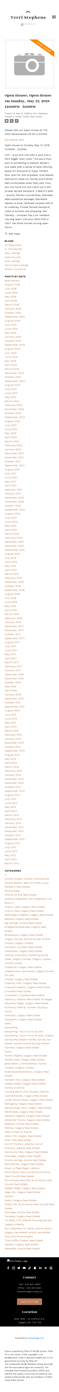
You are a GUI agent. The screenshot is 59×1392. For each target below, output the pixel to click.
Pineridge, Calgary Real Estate (23, 1156)
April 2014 (11, 762)
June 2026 (11, 292)
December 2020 (14, 497)
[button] (28, 24)
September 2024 (15, 344)
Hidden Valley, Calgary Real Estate (25, 1083)
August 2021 (12, 469)
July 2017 (10, 646)
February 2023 (13, 405)
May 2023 (10, 397)
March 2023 (12, 401)
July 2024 (11, 352)
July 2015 (10, 714)
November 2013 (14, 782)
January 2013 (13, 823)
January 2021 (13, 493)
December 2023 (14, 373)
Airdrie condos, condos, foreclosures (27, 878)
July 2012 (10, 847)
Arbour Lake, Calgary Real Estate (25, 906)
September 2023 (15, 381)
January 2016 (13, 694)
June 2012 (11, 851)
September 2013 (15, 790)
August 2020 (12, 513)
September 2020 (15, 509)
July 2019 (10, 557)
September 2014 (15, 750)
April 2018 (11, 610)
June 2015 (11, 718)
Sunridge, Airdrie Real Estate (22, 1212)
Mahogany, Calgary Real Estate (23, 1103)
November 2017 (14, 630)
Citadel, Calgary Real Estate (21, 979)
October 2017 (13, 634)
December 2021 (14, 453)
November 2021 (14, 457)
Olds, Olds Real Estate (18, 1140)
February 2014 (13, 770)
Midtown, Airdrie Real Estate (22, 1123)
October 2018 (13, 586)
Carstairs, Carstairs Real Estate (23, 947)
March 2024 (12, 368)
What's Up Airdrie (15, 269)
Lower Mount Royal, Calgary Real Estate (29, 1099)
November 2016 (14, 678)
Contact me (30, 1301)
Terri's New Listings (16, 265)
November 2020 (14, 501)
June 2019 (11, 561)
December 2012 (14, 827)
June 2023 (11, 393)
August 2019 (12, 553)
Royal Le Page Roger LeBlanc (22, 1168)
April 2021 (11, 485)
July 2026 (11, 288)
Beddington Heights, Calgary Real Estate (29, 914)
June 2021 (11, 477)
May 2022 (10, 433)
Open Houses (13, 257)
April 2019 (11, 569)
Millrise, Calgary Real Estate (21, 1127)
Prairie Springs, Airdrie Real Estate (25, 1160)
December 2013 (14, 779)
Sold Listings (12, 261)
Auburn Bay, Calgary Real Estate (24, 910)
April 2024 (11, 364)
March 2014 (12, 766)
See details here (14, 139)
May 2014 (10, 758)
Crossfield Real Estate (18, 991)
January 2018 (13, 622)
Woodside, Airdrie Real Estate (22, 1248)
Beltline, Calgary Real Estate (22, 918)
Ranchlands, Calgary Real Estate (24, 1164)
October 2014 (13, 746)
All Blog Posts (13, 245)
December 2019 (14, 541)
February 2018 (13, 618)
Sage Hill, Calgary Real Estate (22, 1192)
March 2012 (12, 863)
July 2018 (10, 598)
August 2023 (12, 384)
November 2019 (14, 545)
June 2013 (11, 803)
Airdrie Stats (12, 890)
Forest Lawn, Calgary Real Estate (24, 1059)
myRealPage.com (36, 1338)
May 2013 (10, 807)
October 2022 (13, 413)
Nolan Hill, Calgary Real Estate (23, 1135)
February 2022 (13, 445)
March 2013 (12, 815)
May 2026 (10, 296)
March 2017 (12, 662)
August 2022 (12, 421)
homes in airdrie (15, 1087)
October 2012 (13, 835)
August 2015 (12, 710)
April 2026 (11, 300)
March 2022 (12, 441)
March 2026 (12, 304)
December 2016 (14, 674)
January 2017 (13, 670)
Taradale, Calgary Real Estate (22, 1216)
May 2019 (10, 565)
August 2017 (12, 642)
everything (11, 1027)
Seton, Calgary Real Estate (20, 1200)
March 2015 (12, 730)
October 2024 (13, 340)
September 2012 (15, 839)
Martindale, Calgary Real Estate (23, 1111)
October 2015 (13, 702)
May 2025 (10, 332)
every (8, 1023)
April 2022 (11, 437)
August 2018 (12, 594)
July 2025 (11, 324)
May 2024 (10, 360)
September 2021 (15, 465)
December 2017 (14, 626)
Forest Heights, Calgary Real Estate (26, 1055)
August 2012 (12, 843)
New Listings (12, 253)
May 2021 (10, 481)
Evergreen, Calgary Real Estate (23, 1019)
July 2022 (11, 425)
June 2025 (11, 328)
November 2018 (14, 581)
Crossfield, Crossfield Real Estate (25, 995)
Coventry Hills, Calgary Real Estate (25, 983)
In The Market (13, 248)
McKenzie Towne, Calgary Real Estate (27, 1119)
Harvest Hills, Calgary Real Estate (25, 1079)
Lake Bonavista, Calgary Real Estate (26, 1095)
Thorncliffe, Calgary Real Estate (24, 1240)
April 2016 (11, 690)
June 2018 (11, 602)
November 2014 (14, 742)
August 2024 (12, 348)
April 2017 (11, 658)
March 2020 (12, 533)
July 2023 (11, 389)
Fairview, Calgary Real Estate (22, 1047)
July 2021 (10, 473)
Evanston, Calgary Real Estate (22, 1015)
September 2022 (15, 417)
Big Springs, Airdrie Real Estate (23, 923)
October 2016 (13, 682)
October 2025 (13, 312)
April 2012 (11, 859)
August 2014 (12, 754)
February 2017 (13, 666)
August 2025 (12, 320)
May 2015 (10, 722)
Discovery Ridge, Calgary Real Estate (26, 1003)
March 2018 (12, 614)
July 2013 (10, 798)
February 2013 (13, 819)
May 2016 (10, 686)
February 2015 (13, 734)
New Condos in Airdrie (18, 1131)
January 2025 (13, 336)
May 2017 (10, 654)
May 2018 (10, 606)
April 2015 (11, 726)
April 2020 (11, 529)
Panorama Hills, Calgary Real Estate (26, 1151)
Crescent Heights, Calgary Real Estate (27, 987)
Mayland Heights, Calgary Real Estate (27, 1115)
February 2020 (13, 537)
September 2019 (15, 549)
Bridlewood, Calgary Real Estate (24, 934)
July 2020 (11, 517)
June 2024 (11, 356)
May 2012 (10, 855)
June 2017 (11, 650)
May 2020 (10, 525)
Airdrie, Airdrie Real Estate (28, 116)
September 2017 (15, 638)
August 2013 (12, 795)
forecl (8, 1051)
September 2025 (15, 316)
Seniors (9, 1196)
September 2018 (15, 590)
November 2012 (14, 831)
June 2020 (11, 521)
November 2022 (14, 409)
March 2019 (12, 573)
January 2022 (13, 449)
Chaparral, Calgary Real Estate (23, 967)
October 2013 (13, 787)
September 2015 (15, 706)
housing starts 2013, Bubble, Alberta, (27, 1091)
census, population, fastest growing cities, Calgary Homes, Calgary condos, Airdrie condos (28, 959)
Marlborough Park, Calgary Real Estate (28, 1107)
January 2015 (13, 738)
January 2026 (13, 308)
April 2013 (11, 811)
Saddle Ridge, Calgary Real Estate (25, 1188)
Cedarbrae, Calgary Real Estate (23, 951)
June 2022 (11, 429)
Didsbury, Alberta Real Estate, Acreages (28, 999)
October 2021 (13, 461)
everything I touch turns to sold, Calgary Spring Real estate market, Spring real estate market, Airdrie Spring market (29, 1039)
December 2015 (14, 698)
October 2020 (13, 505)
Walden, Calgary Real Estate (21, 1244)
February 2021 (13, 489)
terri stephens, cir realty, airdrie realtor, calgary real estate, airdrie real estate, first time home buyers (29, 1232)
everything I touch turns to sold (24, 1031)
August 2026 (12, 284)
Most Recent (12, 280)
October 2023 (13, 376)
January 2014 (13, 774)
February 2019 (13, 577)
